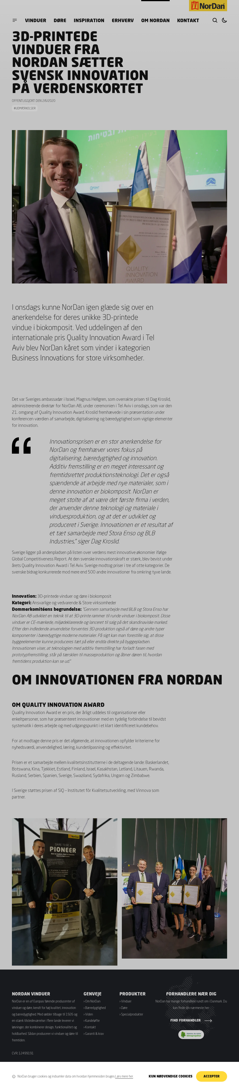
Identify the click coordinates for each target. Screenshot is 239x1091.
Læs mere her (124, 1076)
